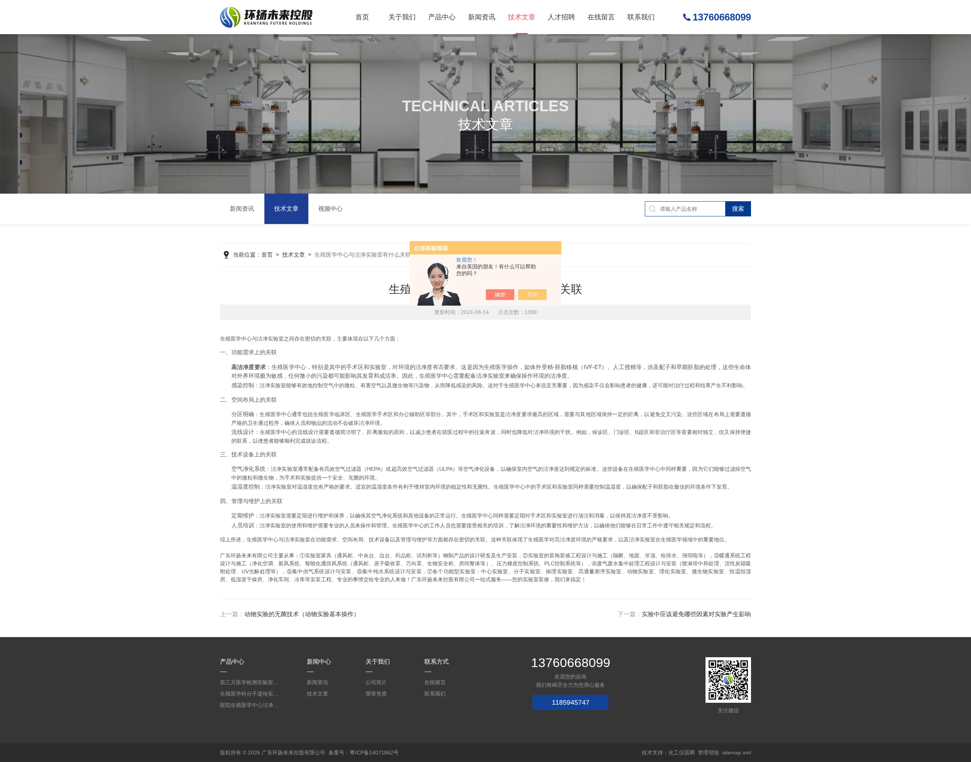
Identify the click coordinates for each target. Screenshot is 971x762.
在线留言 (601, 17)
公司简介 (376, 682)
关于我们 (402, 17)
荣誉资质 (376, 694)
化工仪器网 (681, 752)
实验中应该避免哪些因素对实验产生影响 (696, 614)
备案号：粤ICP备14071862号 (363, 752)
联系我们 (641, 17)
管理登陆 (708, 752)
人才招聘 (561, 17)
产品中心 (442, 17)
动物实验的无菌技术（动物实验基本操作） (302, 614)
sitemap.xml (736, 752)
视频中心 (330, 208)
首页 (362, 17)
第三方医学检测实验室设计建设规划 (250, 682)
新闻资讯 (481, 17)
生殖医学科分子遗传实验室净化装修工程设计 (250, 694)
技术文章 (521, 17)
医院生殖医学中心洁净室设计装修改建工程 (250, 705)
